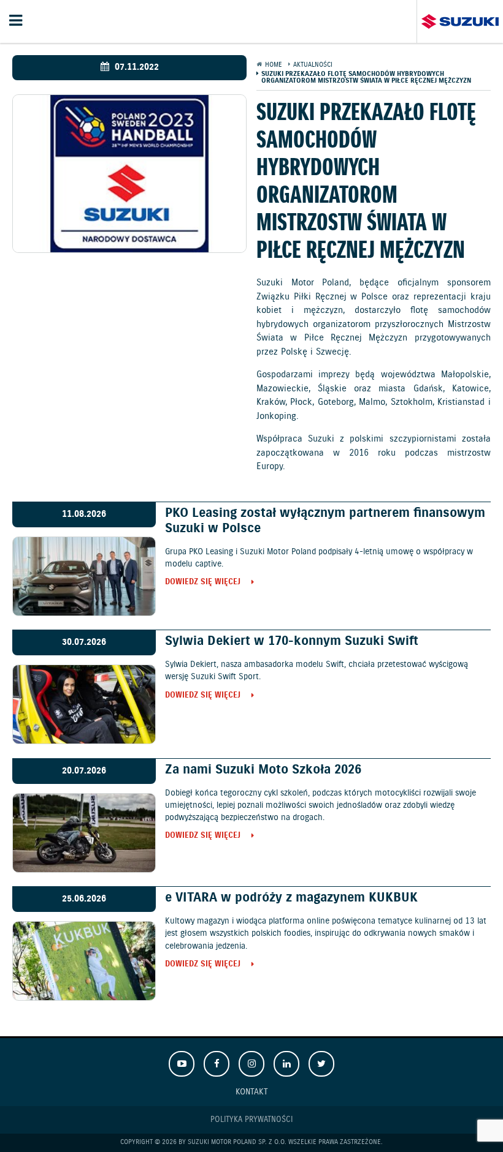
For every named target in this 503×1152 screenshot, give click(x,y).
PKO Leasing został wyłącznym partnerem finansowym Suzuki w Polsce (325, 521)
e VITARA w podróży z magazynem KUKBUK (291, 897)
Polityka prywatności (251, 1120)
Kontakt (252, 1091)
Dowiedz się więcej (202, 583)
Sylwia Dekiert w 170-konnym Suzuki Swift (291, 641)
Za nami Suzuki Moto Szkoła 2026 (263, 769)
